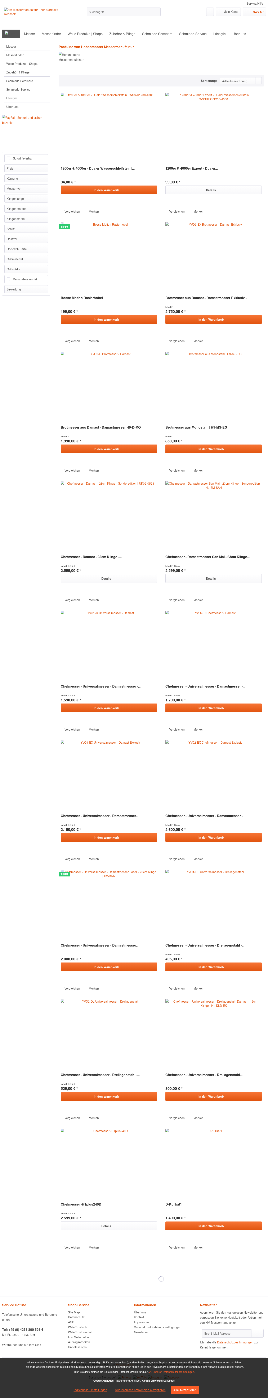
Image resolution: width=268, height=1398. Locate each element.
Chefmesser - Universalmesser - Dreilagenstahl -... (204, 945)
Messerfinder (15, 55)
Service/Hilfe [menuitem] (255, 3)
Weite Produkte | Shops (21, 63)
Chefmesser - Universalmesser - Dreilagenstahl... (203, 1075)
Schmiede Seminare (19, 81)
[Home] (11, 34)
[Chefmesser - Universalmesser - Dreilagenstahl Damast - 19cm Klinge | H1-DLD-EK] (213, 1032)
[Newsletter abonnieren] (257, 1333)
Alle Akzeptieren (185, 1390)
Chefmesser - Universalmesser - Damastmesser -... (100, 686)
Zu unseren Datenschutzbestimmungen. (172, 1371)
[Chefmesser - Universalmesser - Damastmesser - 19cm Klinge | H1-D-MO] (109, 644)
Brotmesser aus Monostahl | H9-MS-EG (196, 427)
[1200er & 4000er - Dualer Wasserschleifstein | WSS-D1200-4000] (109, 126)
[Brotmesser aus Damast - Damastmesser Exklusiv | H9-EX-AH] (213, 255)
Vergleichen (72, 211)
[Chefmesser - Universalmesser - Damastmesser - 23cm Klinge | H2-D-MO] (213, 644)
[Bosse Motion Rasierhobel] (109, 255)
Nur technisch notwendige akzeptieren (140, 1390)
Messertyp (14, 188)
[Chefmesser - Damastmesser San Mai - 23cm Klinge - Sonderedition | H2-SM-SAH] (213, 514)
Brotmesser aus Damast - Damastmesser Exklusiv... (206, 298)
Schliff (10, 229)
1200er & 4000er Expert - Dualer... (191, 168)
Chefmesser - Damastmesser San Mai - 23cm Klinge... (207, 557)
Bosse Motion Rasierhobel (82, 298)
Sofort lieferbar (23, 158)
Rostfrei (12, 239)
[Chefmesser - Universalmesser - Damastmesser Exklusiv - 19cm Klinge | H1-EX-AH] (109, 773)
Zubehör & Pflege (18, 72)
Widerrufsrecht (78, 1327)
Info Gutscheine (78, 1337)
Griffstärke (13, 269)
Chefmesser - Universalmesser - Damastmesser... (99, 816)
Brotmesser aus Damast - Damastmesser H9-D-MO (101, 427)
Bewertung (14, 289)
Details (211, 190)
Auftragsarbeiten (79, 1342)
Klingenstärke (16, 219)
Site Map (74, 1312)
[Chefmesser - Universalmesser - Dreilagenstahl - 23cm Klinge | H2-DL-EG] (109, 1032)
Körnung (12, 178)
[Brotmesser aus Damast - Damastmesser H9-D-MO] (109, 385)
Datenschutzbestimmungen (235, 1342)
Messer (11, 46)
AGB (71, 1322)
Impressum (141, 1322)
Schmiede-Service (18, 89)
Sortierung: (209, 80)
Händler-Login (77, 1347)
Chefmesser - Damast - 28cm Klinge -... (91, 557)
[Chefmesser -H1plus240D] (109, 1162)
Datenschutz (76, 1317)
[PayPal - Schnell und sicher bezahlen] (28, 120)
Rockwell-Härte (17, 249)
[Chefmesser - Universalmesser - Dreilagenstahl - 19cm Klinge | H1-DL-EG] (213, 903)
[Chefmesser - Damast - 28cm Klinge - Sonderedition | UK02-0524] (109, 514)
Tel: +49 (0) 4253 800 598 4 (22, 1329)
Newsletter (141, 1332)
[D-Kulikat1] (213, 1162)
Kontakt (139, 1317)
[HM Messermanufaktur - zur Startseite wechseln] (35, 18)
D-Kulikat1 (173, 1204)
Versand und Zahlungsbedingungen (157, 1327)
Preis (10, 168)
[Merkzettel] (210, 12)
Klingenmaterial (17, 209)
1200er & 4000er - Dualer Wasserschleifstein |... (98, 168)
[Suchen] (157, 12)
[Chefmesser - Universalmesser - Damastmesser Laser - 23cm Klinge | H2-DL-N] (109, 903)
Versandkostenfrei (25, 279)
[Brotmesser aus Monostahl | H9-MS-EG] (213, 385)
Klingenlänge (15, 198)
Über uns (12, 107)
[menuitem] (124, 12)
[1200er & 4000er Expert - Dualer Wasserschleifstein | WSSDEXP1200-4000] (213, 126)
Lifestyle (11, 98)
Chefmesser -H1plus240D (81, 1204)
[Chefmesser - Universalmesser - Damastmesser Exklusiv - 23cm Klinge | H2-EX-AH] (213, 773)
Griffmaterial (15, 259)
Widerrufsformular (80, 1332)
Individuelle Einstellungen (90, 1390)
